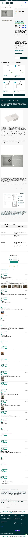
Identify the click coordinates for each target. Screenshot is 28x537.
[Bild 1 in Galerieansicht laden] (3, 20)
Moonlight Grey (20, 11)
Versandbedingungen (16, 519)
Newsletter (3, 515)
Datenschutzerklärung (17, 518)
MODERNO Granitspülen (5, 533)
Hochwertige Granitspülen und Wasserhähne (18, 0)
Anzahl (15, 56)
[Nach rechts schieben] (13, 20)
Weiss (17, 11)
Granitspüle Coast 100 (4, 371)
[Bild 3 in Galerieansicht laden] (8, 20)
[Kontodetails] (24, 3)
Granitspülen (9, 517)
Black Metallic (23, 11)
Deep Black (22, 11)
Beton (15, 11)
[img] (14, 254)
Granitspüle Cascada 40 (5, 273)
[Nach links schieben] (1, 20)
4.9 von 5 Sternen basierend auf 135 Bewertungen (15, 511)
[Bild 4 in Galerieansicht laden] (11, 20)
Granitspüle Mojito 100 (4, 297)
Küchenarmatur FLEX (4, 389)
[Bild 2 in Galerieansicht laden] (5, 20)
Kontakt (15, 522)
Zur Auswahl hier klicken (10, 0)
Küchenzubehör (9, 518)
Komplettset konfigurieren (18, 52)
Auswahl (8, 515)
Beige (16, 11)
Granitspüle (4, 7)
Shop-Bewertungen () (11, 269)
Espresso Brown (19, 11)
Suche (15, 517)
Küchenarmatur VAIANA (4, 315)
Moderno (2, 7)
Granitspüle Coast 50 (4, 346)
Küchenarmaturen (9, 519)
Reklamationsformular (17, 523)
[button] (1, 3)
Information (16, 515)
